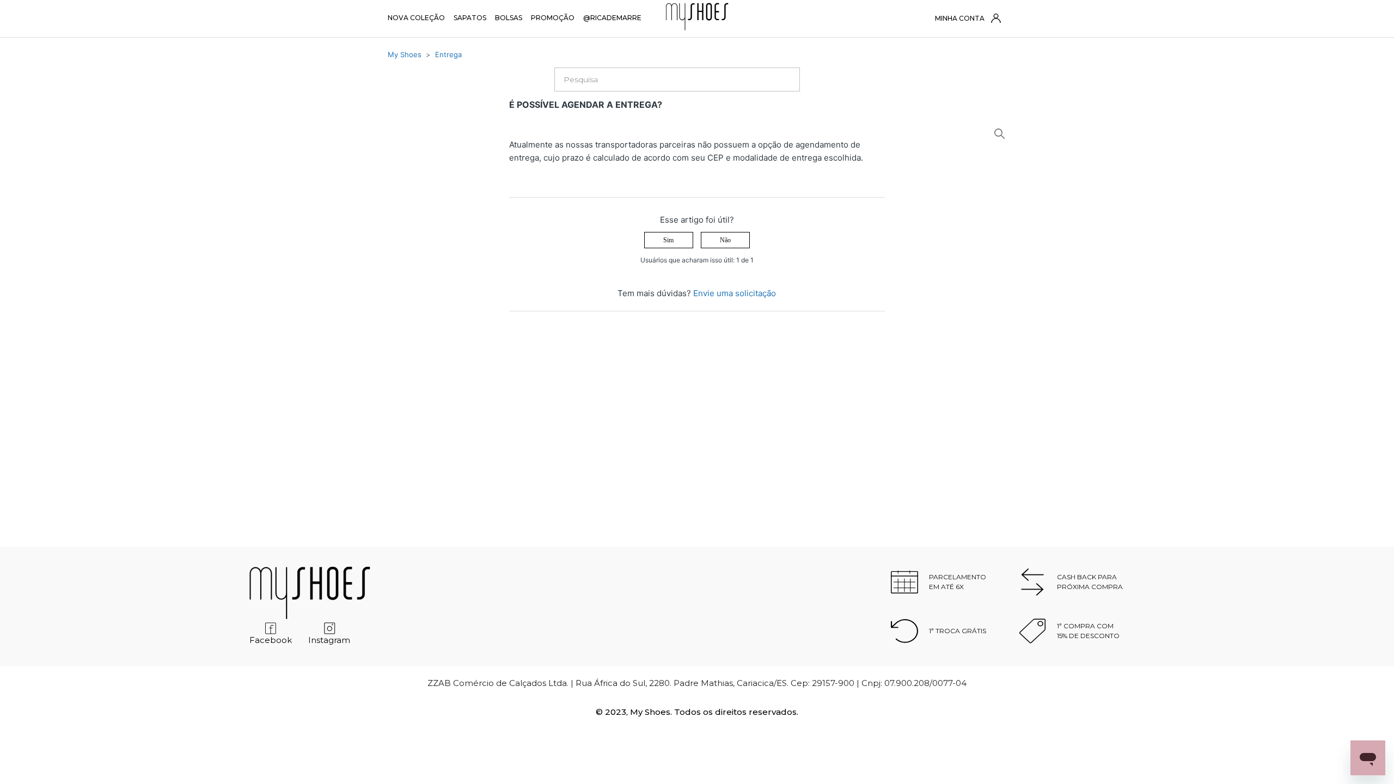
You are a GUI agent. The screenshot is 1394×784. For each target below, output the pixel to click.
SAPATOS (470, 18)
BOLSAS (508, 18)
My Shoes (404, 54)
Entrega (448, 54)
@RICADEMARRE (612, 18)
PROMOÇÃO (552, 18)
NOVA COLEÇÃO (416, 18)
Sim (668, 240)
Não (725, 240)
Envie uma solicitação (734, 293)
